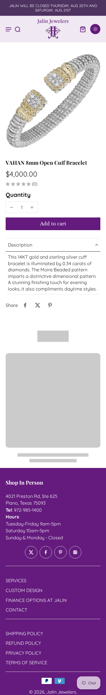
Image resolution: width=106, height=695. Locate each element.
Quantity (18, 194)
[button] (53, 223)
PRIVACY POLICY (23, 653)
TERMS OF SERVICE (26, 662)
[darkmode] (95, 29)
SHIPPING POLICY (24, 633)
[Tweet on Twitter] (37, 305)
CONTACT (16, 610)
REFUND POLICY (23, 643)
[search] (17, 29)
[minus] (11, 207)
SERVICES (16, 581)
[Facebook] (46, 552)
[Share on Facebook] (25, 305)
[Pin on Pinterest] (50, 305)
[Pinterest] (60, 552)
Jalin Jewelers (61, 692)
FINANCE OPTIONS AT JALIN (36, 600)
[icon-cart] (83, 29)
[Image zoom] (53, 101)
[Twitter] (31, 552)
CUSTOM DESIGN (24, 590)
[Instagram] (75, 552)
